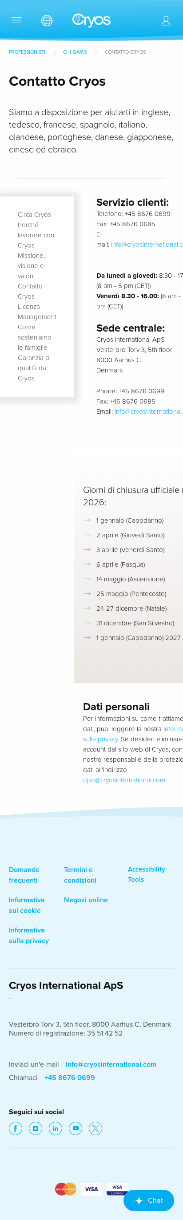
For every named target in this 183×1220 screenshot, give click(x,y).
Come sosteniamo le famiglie (35, 337)
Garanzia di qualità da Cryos (34, 368)
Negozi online (86, 900)
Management (37, 317)
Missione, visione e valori (31, 266)
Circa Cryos (34, 215)
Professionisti (27, 52)
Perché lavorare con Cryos (36, 235)
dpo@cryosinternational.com (124, 780)
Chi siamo (75, 52)
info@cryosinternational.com (111, 1064)
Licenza (29, 307)
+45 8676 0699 (69, 1077)
